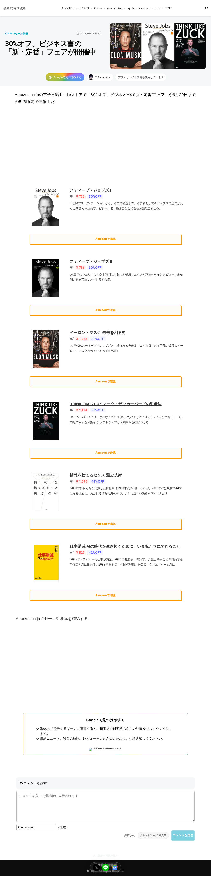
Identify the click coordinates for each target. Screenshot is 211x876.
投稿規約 (129, 835)
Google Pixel (114, 8)
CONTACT (82, 8)
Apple (131, 8)
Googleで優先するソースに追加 (63, 729)
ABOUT (67, 8)
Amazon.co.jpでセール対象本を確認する (52, 618)
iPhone (98, 8)
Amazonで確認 (105, 239)
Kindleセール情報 (16, 33)
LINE (168, 8)
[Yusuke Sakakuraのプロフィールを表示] (100, 77)
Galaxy (156, 8)
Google (143, 8)
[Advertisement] (105, 146)
